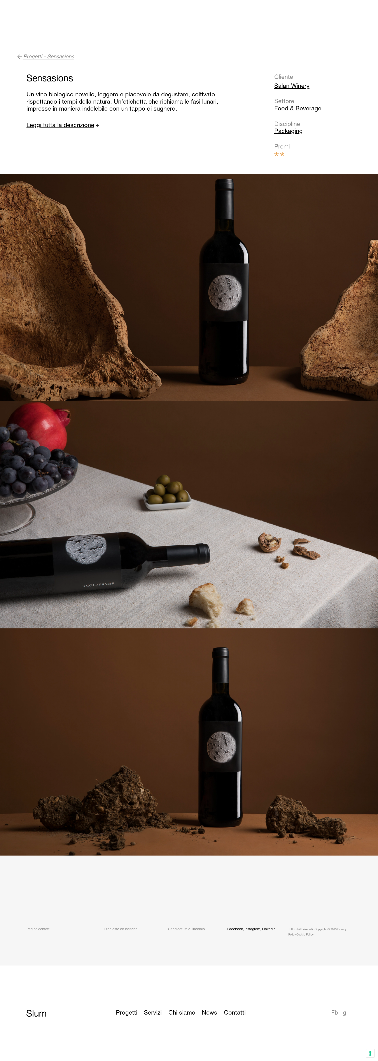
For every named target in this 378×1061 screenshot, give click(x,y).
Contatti (235, 1013)
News (209, 1013)
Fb (334, 1013)
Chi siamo (181, 1013)
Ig (343, 1013)
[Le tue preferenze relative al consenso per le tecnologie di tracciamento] (370, 1053)
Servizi (153, 1013)
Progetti (126, 1013)
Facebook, (236, 929)
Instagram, (253, 929)
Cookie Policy (304, 934)
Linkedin (268, 929)
